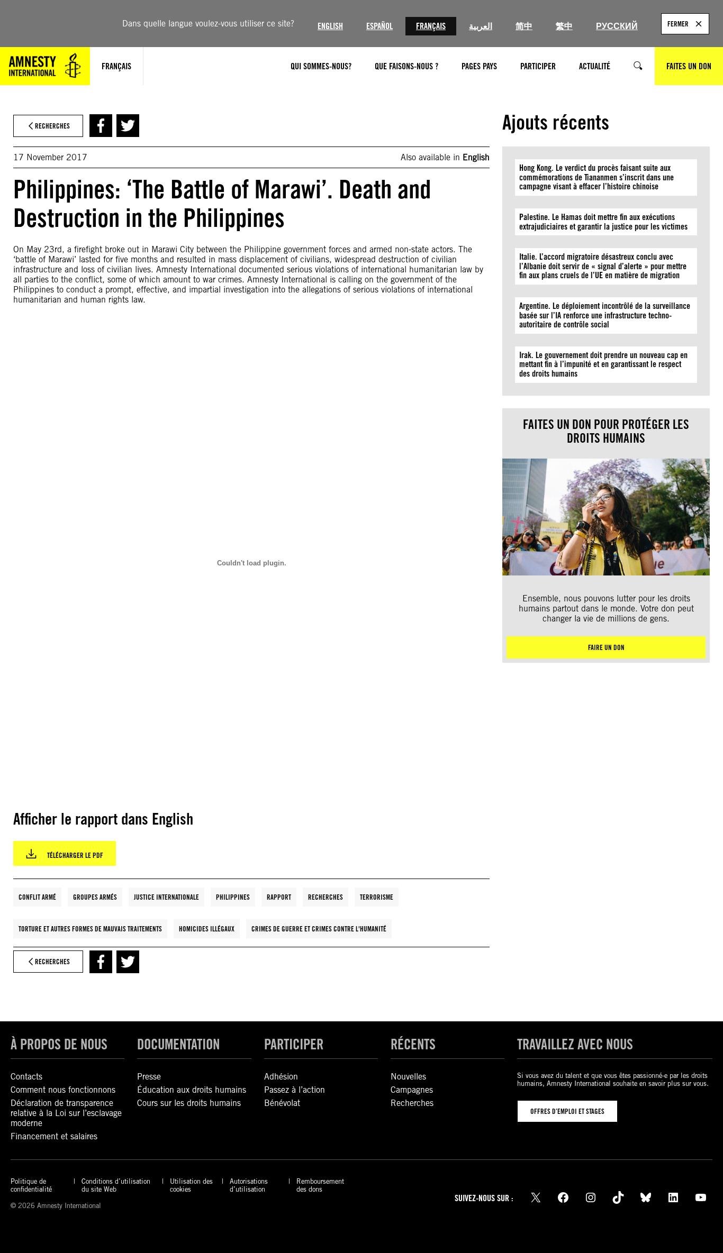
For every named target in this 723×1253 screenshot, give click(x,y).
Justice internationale (166, 897)
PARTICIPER (293, 1044)
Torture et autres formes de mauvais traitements (90, 929)
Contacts (26, 1077)
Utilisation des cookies (191, 1185)
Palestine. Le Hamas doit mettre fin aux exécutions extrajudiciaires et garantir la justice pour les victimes (603, 222)
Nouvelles (408, 1077)
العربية (480, 26)
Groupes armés (95, 897)
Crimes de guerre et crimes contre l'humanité (318, 929)
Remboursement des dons (320, 1185)
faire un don (606, 647)
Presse (149, 1077)
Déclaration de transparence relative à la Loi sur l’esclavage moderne (66, 1113)
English (330, 26)
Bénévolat (282, 1103)
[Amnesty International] (45, 66)
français (116, 66)
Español (379, 26)
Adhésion (281, 1077)
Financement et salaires (54, 1136)
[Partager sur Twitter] (127, 125)
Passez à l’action (294, 1090)
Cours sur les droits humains (189, 1103)
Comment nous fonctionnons (63, 1090)
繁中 (564, 26)
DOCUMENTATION (178, 1044)
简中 (524, 26)
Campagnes (412, 1090)
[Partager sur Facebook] (100, 125)
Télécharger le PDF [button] (75, 855)
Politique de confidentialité (31, 1185)
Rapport (279, 897)
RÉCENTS (413, 1044)
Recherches (325, 897)
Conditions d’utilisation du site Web (116, 1185)
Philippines (233, 897)
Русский (617, 26)
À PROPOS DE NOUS (59, 1044)
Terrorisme (376, 897)
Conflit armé (37, 897)
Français (431, 26)
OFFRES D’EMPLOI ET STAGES (567, 1111)
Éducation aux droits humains (191, 1090)
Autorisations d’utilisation (249, 1185)
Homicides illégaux (206, 929)
